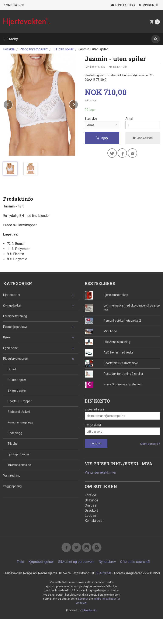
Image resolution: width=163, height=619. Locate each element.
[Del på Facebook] (122, 153)
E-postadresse (94, 409)
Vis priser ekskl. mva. (100, 472)
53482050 (103, 573)
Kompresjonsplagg (20, 422)
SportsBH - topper (20, 401)
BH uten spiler (17, 380)
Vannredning (11, 475)
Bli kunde (91, 500)
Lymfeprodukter (18, 454)
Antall (129, 118)
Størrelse (91, 118)
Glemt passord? (150, 443)
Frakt (20, 562)
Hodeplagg (15, 433)
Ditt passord (93, 425)
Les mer (83, 598)
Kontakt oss (94, 521)
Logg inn (91, 516)
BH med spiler (17, 390)
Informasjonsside (19, 465)
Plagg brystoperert (15, 358)
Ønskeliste (144, 138)
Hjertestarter (11, 295)
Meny (13, 39)
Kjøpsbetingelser (41, 562)
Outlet (12, 369)
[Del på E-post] (132, 153)
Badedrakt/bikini (19, 411)
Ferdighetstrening (15, 316)
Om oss (90, 505)
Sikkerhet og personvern (76, 562)
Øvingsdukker (12, 305)
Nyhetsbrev (107, 562)
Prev (12, 103)
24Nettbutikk (89, 610)
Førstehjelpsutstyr (15, 326)
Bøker (7, 337)
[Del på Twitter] (112, 153)
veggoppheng (12, 486)
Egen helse (10, 348)
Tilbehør (13, 443)
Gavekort (91, 510)
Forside (9, 49)
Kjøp (104, 138)
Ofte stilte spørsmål (135, 562)
